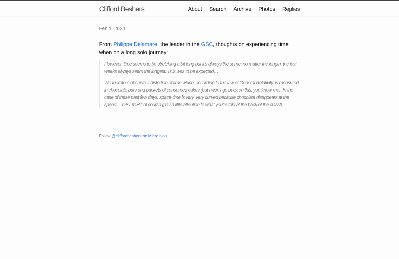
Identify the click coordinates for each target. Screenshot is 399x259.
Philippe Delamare (135, 44)
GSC (207, 44)
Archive (242, 9)
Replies (291, 9)
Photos (266, 9)
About (195, 9)
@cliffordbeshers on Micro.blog (139, 136)
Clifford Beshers (121, 9)
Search (217, 9)
